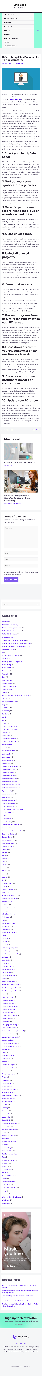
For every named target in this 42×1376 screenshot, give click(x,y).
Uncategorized (7, 1169)
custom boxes (6, 757)
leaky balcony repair (8, 932)
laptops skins (6, 926)
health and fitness (7, 889)
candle (4, 717)
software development (9, 1129)
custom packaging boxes (10, 766)
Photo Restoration (8, 1055)
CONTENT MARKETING (9, 742)
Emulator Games (7, 837)
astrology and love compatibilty (12, 662)
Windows (5, 1194)
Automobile (5, 671)
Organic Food (6, 1018)
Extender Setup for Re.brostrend (20, 462)
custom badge (6, 754)
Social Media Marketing (9, 1123)
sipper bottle (6, 1114)
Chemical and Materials (9, 729)
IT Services (5, 917)
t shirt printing (6, 1148)
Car (3, 720)
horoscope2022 (7, 901)
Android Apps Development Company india (16, 646)
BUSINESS (7, 22)
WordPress (5, 1200)
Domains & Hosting (8, 806)
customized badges (8, 775)
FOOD (4, 868)
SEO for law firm (7, 1101)
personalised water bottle (10, 1037)
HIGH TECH (5, 892)
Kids (3, 920)
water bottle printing (8, 1181)
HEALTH (7, 30)
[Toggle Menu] (29, 15)
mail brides (5, 963)
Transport (5, 1163)
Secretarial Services (8, 1098)
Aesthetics (5, 621)
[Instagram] (17, 1343)
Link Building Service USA (10, 954)
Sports (4, 1132)
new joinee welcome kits (10, 1009)
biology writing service (9, 701)
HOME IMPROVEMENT (11, 38)
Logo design (6, 960)
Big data (4, 698)
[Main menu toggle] (38, 30)
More (4, 994)
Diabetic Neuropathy (8, 800)
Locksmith (5, 957)
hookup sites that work (9, 898)
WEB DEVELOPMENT (9, 1188)
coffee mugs (6, 735)
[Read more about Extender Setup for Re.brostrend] (18, 451)
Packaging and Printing (9, 1025)
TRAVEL (6, 42)
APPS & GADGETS (8, 649)
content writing (7, 745)
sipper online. (6, 1117)
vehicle (4, 1178)
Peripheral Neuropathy (9, 1028)
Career (4, 723)
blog (3, 705)
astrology (5, 658)
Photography (6, 1058)
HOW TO (5, 905)
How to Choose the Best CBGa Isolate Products (17, 1301)
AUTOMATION (6, 668)
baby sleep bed (7, 680)
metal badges (6, 972)
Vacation (5, 1172)
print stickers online (8, 1068)
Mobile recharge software (10, 988)
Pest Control (6, 1049)
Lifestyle (5, 941)
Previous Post (7, 430)
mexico (4, 978)
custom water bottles (9, 769)
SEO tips (5, 1105)
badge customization (9, 686)
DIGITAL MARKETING (11, 18)
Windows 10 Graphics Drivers (11, 1197)
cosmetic (5, 748)
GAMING (4, 871)
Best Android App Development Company (15, 695)
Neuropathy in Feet (8, 1003)
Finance (4, 858)
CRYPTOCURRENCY (10, 46)
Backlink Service (7, 683)
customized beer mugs (9, 778)
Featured (5, 852)
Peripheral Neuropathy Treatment (13, 1031)
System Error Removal (9, 1141)
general (4, 877)
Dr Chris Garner (7, 812)
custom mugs (6, 763)
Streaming (5, 1138)
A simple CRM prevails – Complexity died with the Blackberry (17, 498)
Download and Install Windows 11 (12, 809)
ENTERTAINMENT (7, 840)
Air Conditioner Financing (10, 625)
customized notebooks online (11, 785)
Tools (4, 1157)
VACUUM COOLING (8, 1175)
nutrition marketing (8, 1012)
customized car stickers (9, 781)
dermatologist (6, 797)
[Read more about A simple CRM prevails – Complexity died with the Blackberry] (21, 481)
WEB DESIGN (6, 1185)
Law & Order (6, 929)
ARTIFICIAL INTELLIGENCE (10, 655)
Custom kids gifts (7, 760)
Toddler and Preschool (9, 1154)
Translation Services (8, 1160)
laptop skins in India (8, 923)
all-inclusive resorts (8, 637)
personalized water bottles (10, 1046)
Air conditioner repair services (12, 628)
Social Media (6, 1120)
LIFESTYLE (5, 945)
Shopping (5, 1111)
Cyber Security (7, 791)
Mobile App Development (10, 985)
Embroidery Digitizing (9, 834)
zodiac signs (6, 1203)
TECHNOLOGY (9, 14)
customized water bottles (10, 788)
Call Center (5, 714)
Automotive (5, 674)
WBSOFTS (21, 5)
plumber (4, 1061)
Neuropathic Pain (7, 1000)
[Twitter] (25, 1343)
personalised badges (9, 1034)
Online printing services (9, 1015)
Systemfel (5, 1144)
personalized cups (8, 1040)
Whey (4, 1191)
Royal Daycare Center (9, 1089)
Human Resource (7, 908)
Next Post (36, 430)
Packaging (5, 1021)
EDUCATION (8, 26)
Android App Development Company (14, 640)
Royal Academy (7, 1083)
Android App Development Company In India (16, 643)
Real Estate (5, 1080)
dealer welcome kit (8, 794)
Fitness (4, 865)
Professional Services (9, 1074)
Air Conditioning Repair (9, 634)
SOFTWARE (8, 504)
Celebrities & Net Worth (9, 726)
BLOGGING (5, 708)
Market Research (7, 969)
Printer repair (6, 1071)
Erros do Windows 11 (8, 843)
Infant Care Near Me (8, 914)
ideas (4, 911)
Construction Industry (9, 738)
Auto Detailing (6, 665)
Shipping (5, 1108)
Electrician (5, 828)
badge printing (7, 689)
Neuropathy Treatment (9, 1006)
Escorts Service (7, 846)
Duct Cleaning (6, 818)
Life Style (5, 938)
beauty (4, 692)
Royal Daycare (7, 1086)
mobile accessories (8, 981)
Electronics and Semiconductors (12, 831)
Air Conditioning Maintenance (11, 631)
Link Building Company (9, 948)
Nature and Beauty (8, 997)
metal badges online (8, 975)
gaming (4, 874)
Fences (4, 855)
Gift (3, 880)
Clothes (4, 732)
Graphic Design (7, 883)
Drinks (4, 815)
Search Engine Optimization (11, 1095)
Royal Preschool (7, 1092)
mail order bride (7, 966)
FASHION (7, 34)
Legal (4, 935)
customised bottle (8, 772)
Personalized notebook (9, 1043)
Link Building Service (9, 951)
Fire (3, 861)
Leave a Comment (18, 63)
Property (5, 1077)
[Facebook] (21, 1343)
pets (3, 1052)
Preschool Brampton (8, 1065)
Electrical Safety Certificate (11, 825)
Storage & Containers (9, 1135)
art (3, 652)
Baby (3, 677)
